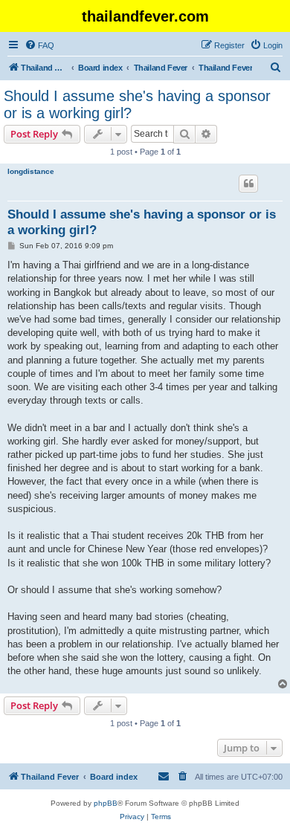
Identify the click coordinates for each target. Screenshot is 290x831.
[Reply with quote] (248, 184)
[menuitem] (39, 45)
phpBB (105, 803)
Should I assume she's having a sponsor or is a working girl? (137, 104)
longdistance (30, 171)
